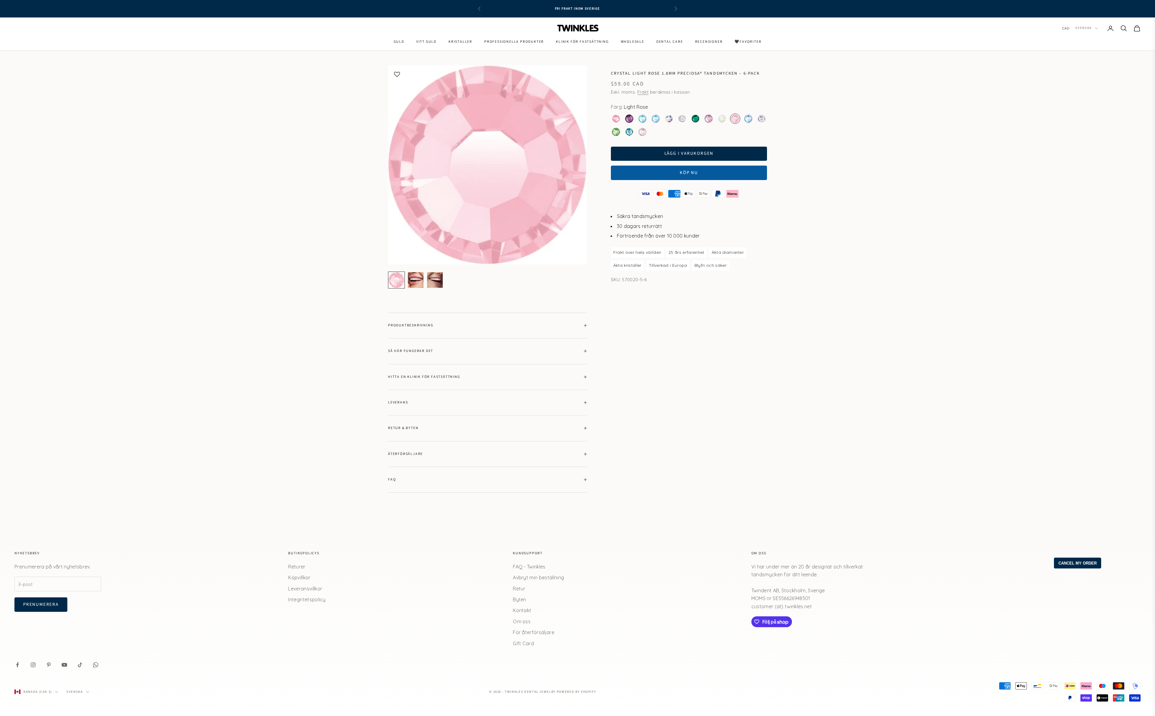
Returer (296, 567)
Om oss (522, 621)
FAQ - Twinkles (529, 567)
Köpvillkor (299, 577)
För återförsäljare (533, 632)
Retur (519, 589)
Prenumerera (41, 604)
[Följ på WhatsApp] (96, 665)
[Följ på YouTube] (64, 665)
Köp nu (689, 173)
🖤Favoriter (748, 41)
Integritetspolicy (306, 599)
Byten (519, 599)
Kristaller (460, 41)
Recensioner (709, 41)
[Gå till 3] (435, 280)
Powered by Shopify (576, 692)
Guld (399, 41)
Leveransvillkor (305, 589)
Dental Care (669, 41)
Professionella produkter (514, 41)
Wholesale (632, 41)
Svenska (1083, 28)
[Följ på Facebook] (17, 665)
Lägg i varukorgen (689, 153)
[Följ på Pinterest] (49, 665)
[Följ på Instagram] (33, 665)
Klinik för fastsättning (582, 41)
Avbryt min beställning (538, 577)
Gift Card (523, 643)
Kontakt (522, 610)
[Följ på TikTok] (80, 665)
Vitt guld (426, 41)
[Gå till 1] (396, 280)
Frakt (643, 92)
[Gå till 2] (415, 280)
